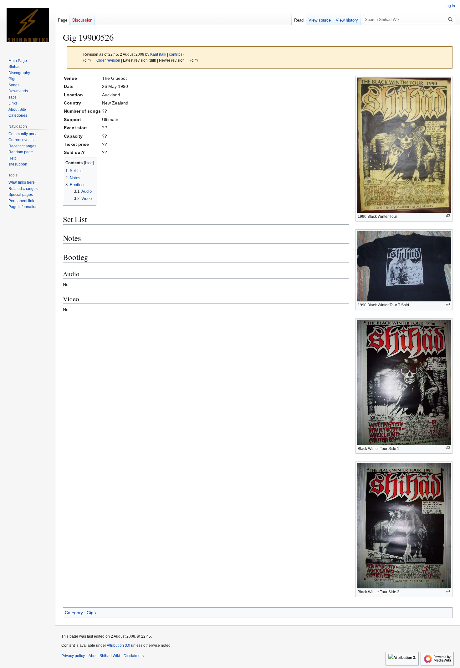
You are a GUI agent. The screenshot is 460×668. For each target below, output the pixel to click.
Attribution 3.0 (119, 645)
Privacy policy (73, 656)
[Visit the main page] (28, 25)
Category (74, 612)
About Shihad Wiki (104, 656)
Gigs (91, 612)
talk (163, 54)
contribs (175, 54)
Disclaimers (134, 656)
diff (86, 60)
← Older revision (106, 60)
